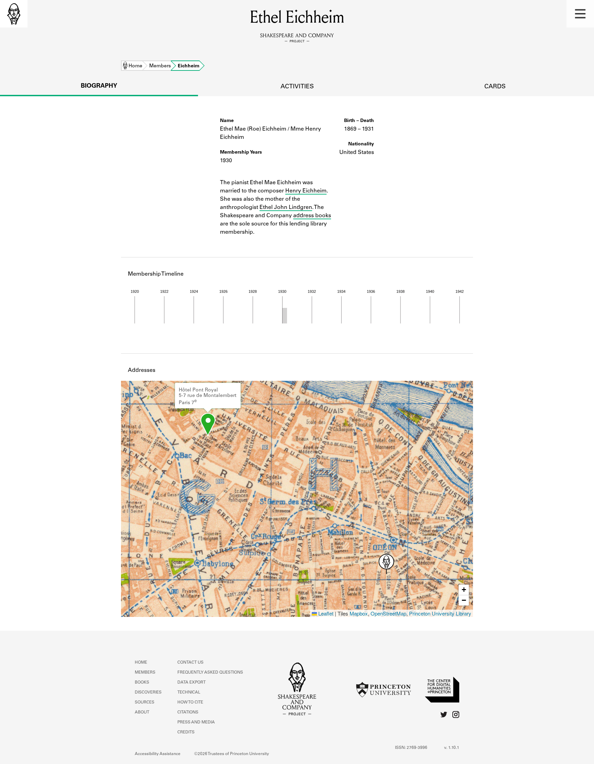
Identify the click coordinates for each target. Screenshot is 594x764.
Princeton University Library (440, 613)
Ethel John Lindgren (286, 207)
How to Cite (190, 702)
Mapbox (359, 613)
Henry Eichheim (306, 191)
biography (99, 86)
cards (495, 87)
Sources (144, 702)
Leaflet (325, 613)
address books (312, 216)
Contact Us (190, 663)
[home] (14, 13)
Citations (187, 712)
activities (297, 87)
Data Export (191, 682)
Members (160, 66)
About (142, 712)
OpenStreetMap (388, 613)
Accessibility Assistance (157, 754)
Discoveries (148, 692)
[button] (580, 13)
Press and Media (196, 722)
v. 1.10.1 (451, 748)
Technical (188, 692)
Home (135, 66)
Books (142, 682)
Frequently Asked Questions (210, 673)
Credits (186, 732)
